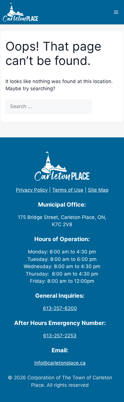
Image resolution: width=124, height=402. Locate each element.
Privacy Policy (32, 190)
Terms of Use (67, 190)
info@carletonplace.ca (60, 363)
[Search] (101, 107)
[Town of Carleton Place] (20, 12)
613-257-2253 (59, 335)
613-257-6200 (60, 308)
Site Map (98, 190)
